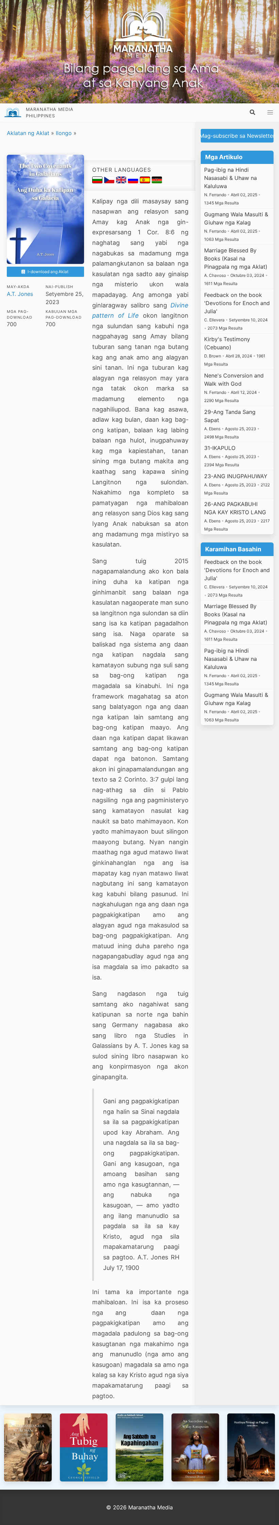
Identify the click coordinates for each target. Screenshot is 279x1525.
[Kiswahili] (157, 181)
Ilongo (64, 133)
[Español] (146, 181)
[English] (122, 181)
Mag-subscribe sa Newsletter (237, 135)
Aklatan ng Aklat (28, 133)
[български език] (98, 181)
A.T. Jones (20, 293)
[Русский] (134, 181)
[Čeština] (110, 181)
